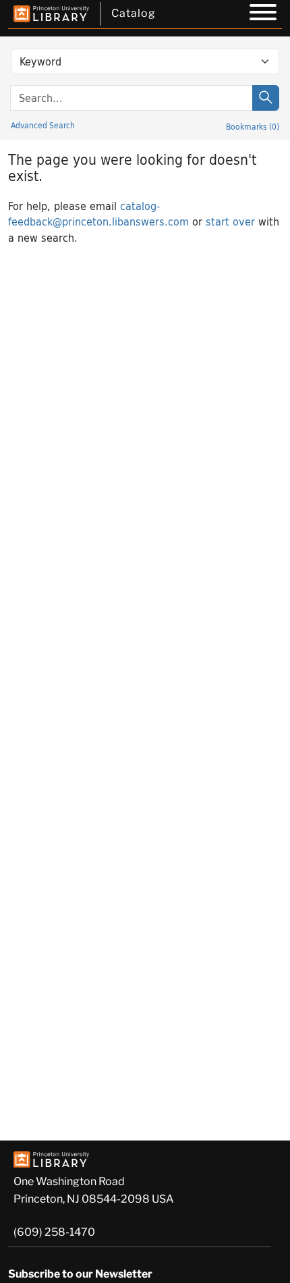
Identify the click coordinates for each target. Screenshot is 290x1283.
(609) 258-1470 (54, 1232)
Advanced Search (43, 125)
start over (230, 221)
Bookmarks (252, 126)
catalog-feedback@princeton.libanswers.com (98, 213)
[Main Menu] (263, 14)
